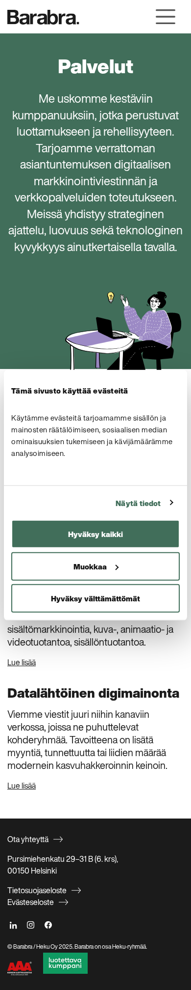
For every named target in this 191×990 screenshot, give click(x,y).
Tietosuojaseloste (37, 890)
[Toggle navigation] (165, 16)
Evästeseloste (30, 902)
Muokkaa (90, 566)
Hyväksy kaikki (95, 534)
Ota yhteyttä (27, 839)
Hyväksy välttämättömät (95, 598)
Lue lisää (21, 662)
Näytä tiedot (138, 502)
